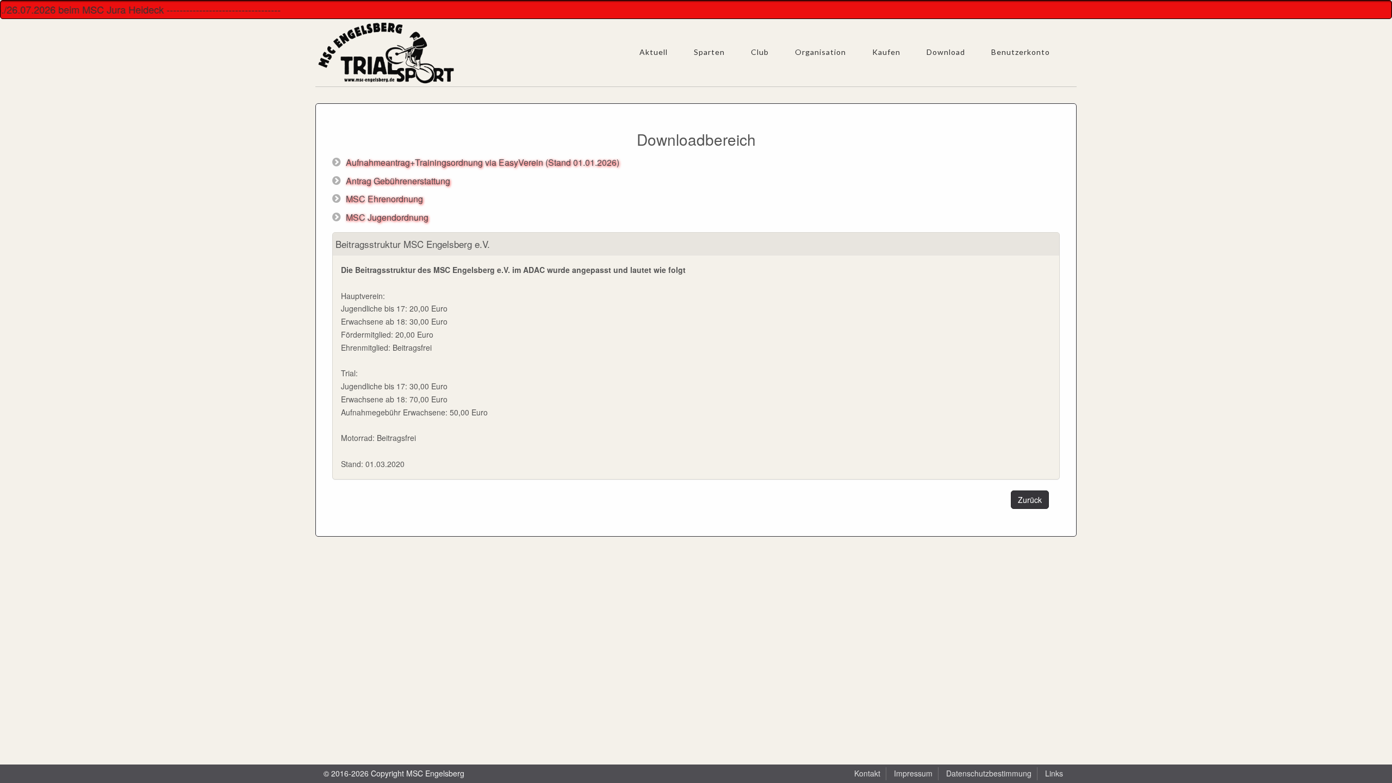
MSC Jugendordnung (387, 217)
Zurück (1030, 499)
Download (946, 52)
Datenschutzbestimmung (988, 773)
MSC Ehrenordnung (384, 198)
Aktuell (653, 52)
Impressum (913, 773)
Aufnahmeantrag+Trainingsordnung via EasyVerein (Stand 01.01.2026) (482, 162)
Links (1054, 773)
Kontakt (867, 773)
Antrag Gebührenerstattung (398, 181)
